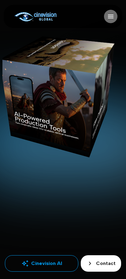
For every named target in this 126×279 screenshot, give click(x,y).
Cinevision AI (41, 263)
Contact (101, 263)
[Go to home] (35, 17)
